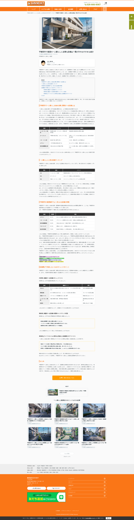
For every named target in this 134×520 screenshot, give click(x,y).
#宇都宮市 (41, 56)
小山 (38, 472)
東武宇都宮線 (81, 470)
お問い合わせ (83, 9)
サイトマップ (76, 510)
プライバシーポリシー (66, 510)
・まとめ (42, 95)
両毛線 (59, 470)
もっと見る (67, 453)
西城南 (38, 468)
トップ (33, 9)
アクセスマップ (71, 492)
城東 (57, 468)
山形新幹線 (75, 470)
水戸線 (62, 470)
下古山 (42, 468)
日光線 (66, 470)
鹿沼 (57, 472)
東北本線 (39, 470)
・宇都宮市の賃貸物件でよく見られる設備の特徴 (51, 85)
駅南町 (54, 468)
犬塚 (50, 468)
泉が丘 (73, 468)
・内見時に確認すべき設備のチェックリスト (52, 89)
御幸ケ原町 (64, 468)
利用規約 (58, 510)
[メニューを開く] (104, 9)
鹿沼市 (50, 465)
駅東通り (47, 468)
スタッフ (70, 482)
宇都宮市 (43, 465)
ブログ (95, 9)
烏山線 (70, 470)
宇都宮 (41, 472)
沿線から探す (58, 9)
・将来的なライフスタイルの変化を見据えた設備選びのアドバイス (57, 93)
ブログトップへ (67, 456)
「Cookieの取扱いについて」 (90, 518)
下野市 (47, 465)
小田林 (53, 472)
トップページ (71, 478)
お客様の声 (70, 485)
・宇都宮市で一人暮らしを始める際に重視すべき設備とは (53, 81)
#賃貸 (51, 56)
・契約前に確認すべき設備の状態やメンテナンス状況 (54, 91)
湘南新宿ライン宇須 (46, 470)
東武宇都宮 (46, 472)
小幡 (60, 468)
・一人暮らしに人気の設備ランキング (49, 83)
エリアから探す (45, 9)
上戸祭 (69, 468)
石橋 (50, 472)
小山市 (38, 465)
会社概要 (70, 9)
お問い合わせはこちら (67, 377)
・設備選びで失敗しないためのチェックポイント (51, 87)
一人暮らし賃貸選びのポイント (46, 54)
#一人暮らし (46, 56)
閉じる (108, 518)
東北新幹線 (54, 470)
